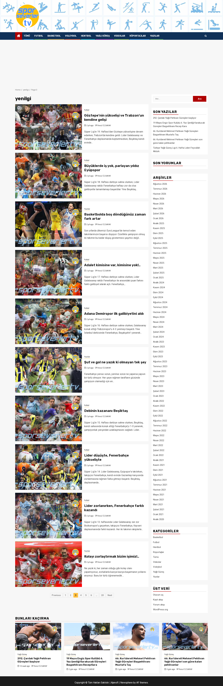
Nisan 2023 (158, 381)
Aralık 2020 (158, 519)
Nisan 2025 (158, 262)
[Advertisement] (111, 62)
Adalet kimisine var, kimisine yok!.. (112, 265)
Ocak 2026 (158, 218)
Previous (56, 595)
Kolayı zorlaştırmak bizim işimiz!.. (111, 556)
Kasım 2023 (159, 346)
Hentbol (86, 36)
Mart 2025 (158, 267)
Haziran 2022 (159, 430)
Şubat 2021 (158, 509)
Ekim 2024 (158, 292)
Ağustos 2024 (160, 302)
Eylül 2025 (158, 238)
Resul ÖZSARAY (104, 125)
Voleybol (71, 36)
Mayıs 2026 (158, 198)
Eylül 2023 (158, 356)
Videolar (119, 36)
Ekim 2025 (158, 233)
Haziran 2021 (159, 489)
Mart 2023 (158, 386)
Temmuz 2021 (160, 484)
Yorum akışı (159, 604)
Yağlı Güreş (103, 36)
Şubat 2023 (158, 391)
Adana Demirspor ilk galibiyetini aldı (114, 314)
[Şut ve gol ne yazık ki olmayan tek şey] (48, 370)
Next (110, 595)
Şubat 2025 (158, 272)
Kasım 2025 (159, 228)
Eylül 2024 (158, 297)
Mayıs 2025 (158, 257)
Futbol (38, 36)
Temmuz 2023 (160, 366)
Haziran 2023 (159, 371)
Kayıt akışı (158, 599)
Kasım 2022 (159, 405)
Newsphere (126, 682)
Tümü (27, 36)
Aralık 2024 (158, 282)
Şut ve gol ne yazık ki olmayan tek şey (115, 362)
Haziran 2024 (159, 312)
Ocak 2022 (158, 455)
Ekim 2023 (158, 351)
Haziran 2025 (159, 253)
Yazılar (154, 36)
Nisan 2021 (158, 499)
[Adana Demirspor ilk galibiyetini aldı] (48, 321)
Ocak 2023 (158, 396)
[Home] (18, 36)
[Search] (206, 36)
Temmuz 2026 (160, 188)
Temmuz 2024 (160, 307)
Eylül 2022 (158, 415)
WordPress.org (160, 609)
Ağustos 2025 (160, 243)
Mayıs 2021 (158, 494)
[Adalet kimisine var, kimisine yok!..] (48, 272)
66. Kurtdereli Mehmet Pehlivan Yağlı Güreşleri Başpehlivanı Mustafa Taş (135, 661)
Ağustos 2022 (160, 420)
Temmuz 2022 (160, 425)
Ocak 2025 (158, 277)
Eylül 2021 (158, 475)
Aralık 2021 (158, 460)
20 (102, 595)
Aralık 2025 (158, 223)
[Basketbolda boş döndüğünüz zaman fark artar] (48, 224)
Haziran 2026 (159, 193)
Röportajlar (138, 36)
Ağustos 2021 (160, 480)
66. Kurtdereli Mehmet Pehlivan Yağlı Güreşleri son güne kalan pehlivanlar (184, 661)
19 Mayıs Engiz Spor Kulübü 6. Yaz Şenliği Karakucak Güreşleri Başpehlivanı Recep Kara (86, 661)
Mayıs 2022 (158, 435)
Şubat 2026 (158, 213)
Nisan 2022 (158, 440)
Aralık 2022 (158, 401)
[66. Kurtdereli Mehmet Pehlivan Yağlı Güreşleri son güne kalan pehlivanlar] (185, 636)
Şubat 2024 (158, 332)
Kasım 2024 (159, 287)
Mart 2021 (158, 504)
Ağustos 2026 (160, 184)
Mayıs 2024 (158, 317)
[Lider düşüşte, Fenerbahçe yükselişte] (48, 467)
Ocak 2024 (158, 336)
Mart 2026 (158, 208)
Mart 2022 (158, 445)
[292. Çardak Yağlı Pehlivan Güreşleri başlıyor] (38, 636)
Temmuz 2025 (160, 248)
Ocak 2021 (158, 514)
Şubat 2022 (158, 450)
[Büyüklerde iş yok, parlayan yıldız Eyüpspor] (48, 175)
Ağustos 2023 (160, 361)
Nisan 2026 (158, 203)
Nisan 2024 (158, 322)
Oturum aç (158, 594)
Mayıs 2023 (158, 376)
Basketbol (54, 36)
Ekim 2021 (158, 470)
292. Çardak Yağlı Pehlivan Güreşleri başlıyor (174, 118)
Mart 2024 (158, 327)
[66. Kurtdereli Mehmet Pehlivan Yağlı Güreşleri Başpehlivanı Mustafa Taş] (136, 636)
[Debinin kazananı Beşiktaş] (48, 418)
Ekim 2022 (158, 410)
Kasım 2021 (159, 465)
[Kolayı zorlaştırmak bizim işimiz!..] (48, 564)
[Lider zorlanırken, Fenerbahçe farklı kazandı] (48, 515)
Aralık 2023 (158, 341)
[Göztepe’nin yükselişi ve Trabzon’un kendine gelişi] (48, 127)
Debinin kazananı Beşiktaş (106, 411)
